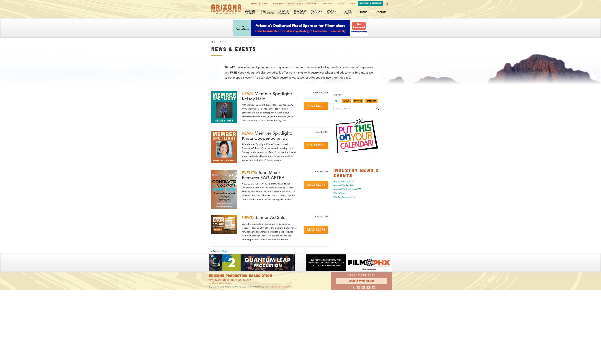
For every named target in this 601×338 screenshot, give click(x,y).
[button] (386, 3)
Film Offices (339, 193)
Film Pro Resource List (344, 197)
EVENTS (358, 101)
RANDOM (371, 101)
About (265, 3)
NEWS (346, 101)
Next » (225, 251)
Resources (278, 3)
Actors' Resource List (343, 181)
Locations (312, 3)
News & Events (295, 3)
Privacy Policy (274, 287)
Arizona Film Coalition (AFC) (347, 189)
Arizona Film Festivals (343, 185)
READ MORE (316, 106)
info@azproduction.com (220, 283)
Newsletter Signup (362, 280)
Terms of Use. (287, 287)
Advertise (327, 3)
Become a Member (371, 3)
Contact (340, 3)
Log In (352, 3)
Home (254, 3)
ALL (337, 101)
